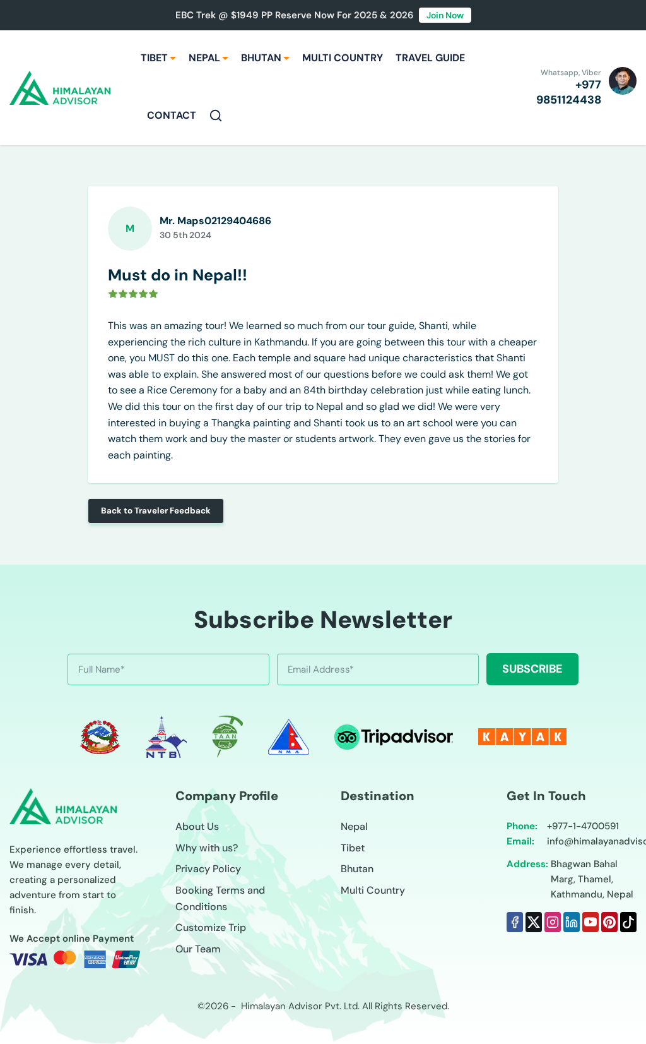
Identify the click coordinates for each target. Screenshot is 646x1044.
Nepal (354, 826)
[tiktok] (628, 922)
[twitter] (534, 922)
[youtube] (590, 922)
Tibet (353, 848)
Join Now (445, 15)
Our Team (198, 949)
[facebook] (515, 922)
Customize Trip (210, 927)
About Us (197, 826)
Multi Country (373, 890)
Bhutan (357, 868)
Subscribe (532, 668)
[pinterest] (609, 922)
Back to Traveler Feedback (156, 510)
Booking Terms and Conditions (220, 898)
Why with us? (206, 848)
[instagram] (552, 922)
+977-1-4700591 (583, 826)
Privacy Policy (208, 868)
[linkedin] (571, 922)
